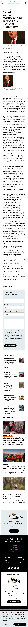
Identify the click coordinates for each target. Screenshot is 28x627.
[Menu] (2, 2)
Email (5, 304)
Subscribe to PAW (13, 601)
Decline (7, 624)
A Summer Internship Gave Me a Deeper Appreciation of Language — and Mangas (10, 364)
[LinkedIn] (18, 568)
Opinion (14, 551)
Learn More (14, 531)
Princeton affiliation (10, 311)
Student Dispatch (9, 358)
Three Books (7, 406)
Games (7, 562)
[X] (9, 568)
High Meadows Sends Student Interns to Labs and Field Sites (10, 376)
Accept (20, 624)
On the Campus (7, 9)
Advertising (21, 559)
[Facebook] (12, 568)
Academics (7, 372)
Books (7, 559)
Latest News (14, 545)
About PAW (20, 557)
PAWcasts (7, 560)
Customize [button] (4, 620)
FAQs (21, 562)
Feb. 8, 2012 (13, 52)
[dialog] (14, 618)
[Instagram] (15, 568)
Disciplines (14, 547)
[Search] (25, 2)
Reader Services (21, 560)
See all (22, 355)
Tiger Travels (7, 557)
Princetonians (14, 549)
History (14, 554)
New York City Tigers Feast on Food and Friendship (10, 399)
